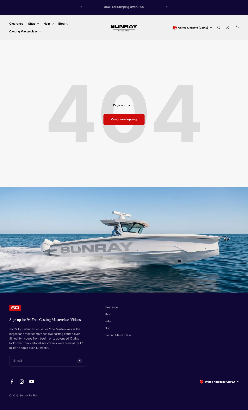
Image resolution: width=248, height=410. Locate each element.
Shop (31, 23)
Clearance (16, 23)
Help (47, 23)
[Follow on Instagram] (21, 381)
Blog (61, 23)
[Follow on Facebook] (12, 381)
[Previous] (81, 7)
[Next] (167, 7)
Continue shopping (124, 119)
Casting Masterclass (23, 31)
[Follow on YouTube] (31, 381)
